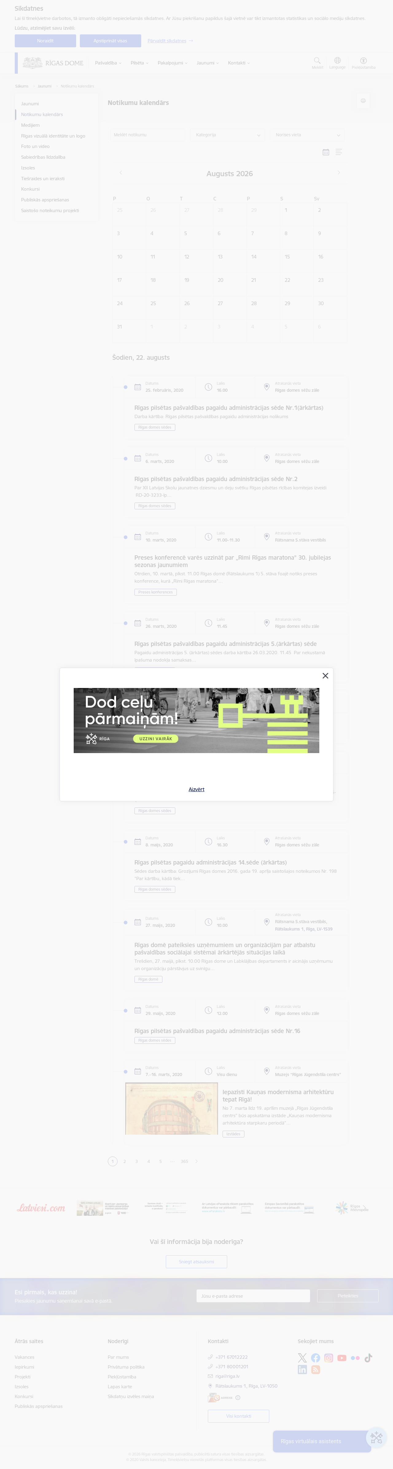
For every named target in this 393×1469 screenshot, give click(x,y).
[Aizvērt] (325, 675)
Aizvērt (196, 789)
